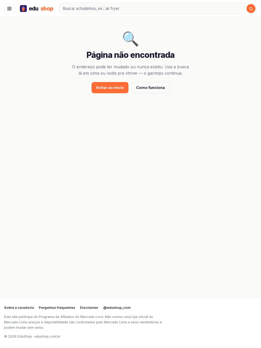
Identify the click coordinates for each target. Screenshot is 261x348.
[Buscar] (250, 8)
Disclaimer (89, 307)
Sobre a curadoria (19, 307)
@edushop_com (116, 307)
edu (41, 8)
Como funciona (150, 87)
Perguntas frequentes (57, 307)
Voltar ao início (110, 87)
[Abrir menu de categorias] (9, 8)
